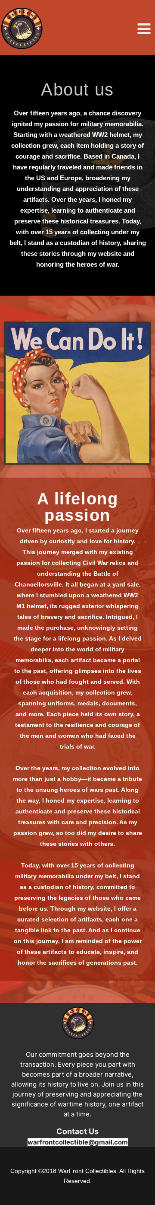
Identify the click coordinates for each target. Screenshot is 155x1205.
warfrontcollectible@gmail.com (78, 1142)
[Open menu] (144, 28)
